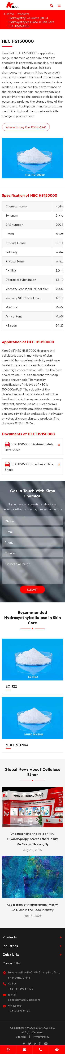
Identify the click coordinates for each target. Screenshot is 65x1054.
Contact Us (11, 963)
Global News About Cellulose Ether (32, 771)
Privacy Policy (41, 1036)
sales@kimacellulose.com (24, 999)
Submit (32, 589)
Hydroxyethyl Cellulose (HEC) (28, 18)
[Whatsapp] (8, 1050)
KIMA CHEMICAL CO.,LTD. (40, 1027)
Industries (10, 945)
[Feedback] (57, 1050)
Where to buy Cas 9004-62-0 (26, 127)
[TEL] (41, 1050)
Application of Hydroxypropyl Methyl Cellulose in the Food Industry (32, 907)
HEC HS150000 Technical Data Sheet (29, 467)
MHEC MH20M (17, 744)
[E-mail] (24, 1050)
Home (10, 14)
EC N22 (11, 686)
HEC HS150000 (18, 26)
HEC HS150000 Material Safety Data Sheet (29, 447)
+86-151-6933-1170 (20, 988)
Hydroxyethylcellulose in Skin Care (31, 22)
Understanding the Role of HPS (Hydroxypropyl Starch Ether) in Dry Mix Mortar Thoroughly (32, 838)
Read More (32, 823)
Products (23, 14)
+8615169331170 (19, 1010)
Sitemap (21, 1036)
